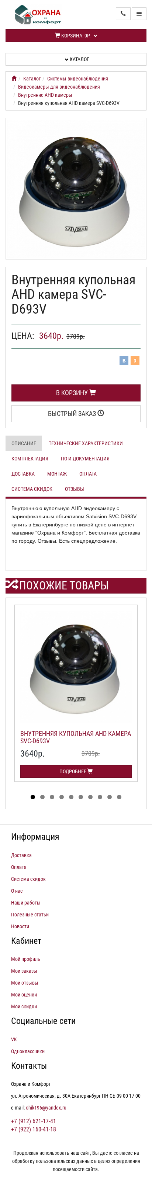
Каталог (79, 59)
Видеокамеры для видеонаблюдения (59, 87)
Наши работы (26, 903)
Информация (35, 836)
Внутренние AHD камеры (45, 95)
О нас (17, 891)
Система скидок (31, 489)
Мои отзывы (24, 983)
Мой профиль (25, 959)
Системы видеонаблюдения (77, 79)
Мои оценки (24, 995)
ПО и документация (85, 459)
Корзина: (75, 36)
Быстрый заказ (72, 413)
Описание (23, 443)
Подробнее (73, 771)
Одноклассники (28, 1051)
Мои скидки (24, 1006)
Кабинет (26, 941)
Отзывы (74, 489)
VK (14, 1039)
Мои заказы (24, 971)
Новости (20, 926)
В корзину (72, 393)
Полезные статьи (30, 915)
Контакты (29, 1066)
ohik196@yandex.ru (46, 1108)
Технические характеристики (86, 443)
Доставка (23, 474)
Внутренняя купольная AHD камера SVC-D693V (75, 737)
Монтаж (57, 474)
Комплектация (29, 459)
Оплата (88, 474)
